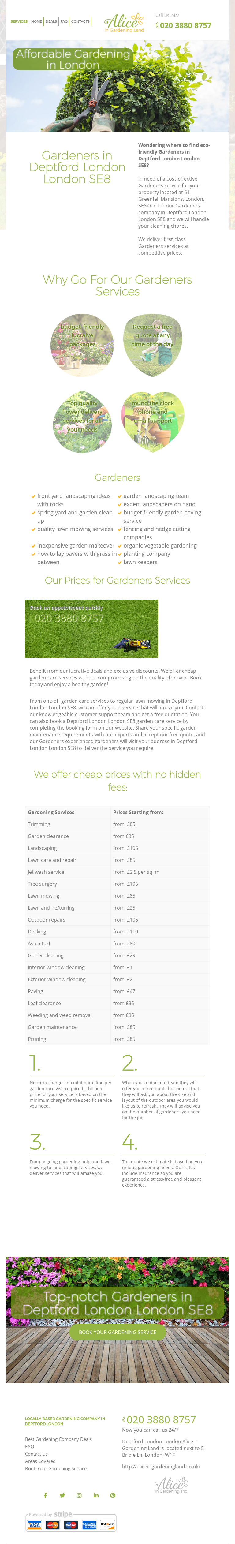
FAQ (29, 1446)
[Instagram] (79, 1496)
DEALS (51, 21)
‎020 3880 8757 (69, 618)
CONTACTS (80, 21)
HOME (36, 21)
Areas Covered (40, 1461)
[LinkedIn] (96, 1496)
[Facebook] (45, 1496)
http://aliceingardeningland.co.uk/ (161, 1466)
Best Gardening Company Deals (58, 1439)
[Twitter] (62, 1496)
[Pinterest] (113, 1496)
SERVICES (19, 21)
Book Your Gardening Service (117, 1332)
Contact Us (36, 1454)
